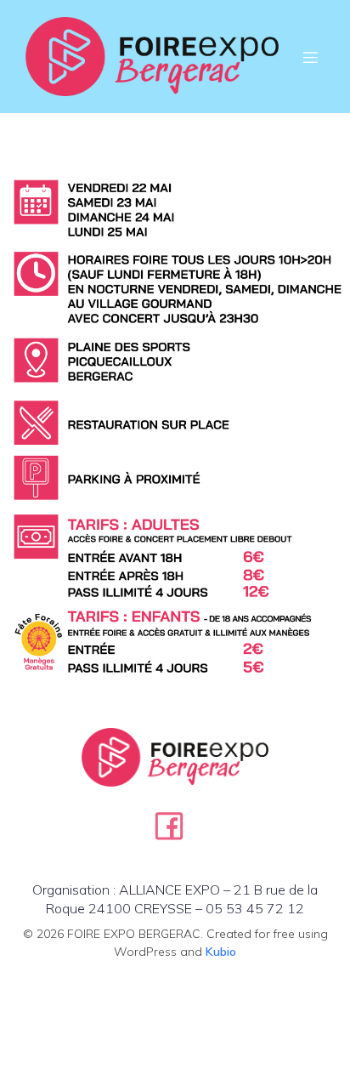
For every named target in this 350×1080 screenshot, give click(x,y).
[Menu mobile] (310, 57)
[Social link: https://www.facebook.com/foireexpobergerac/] (175, 825)
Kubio (221, 951)
